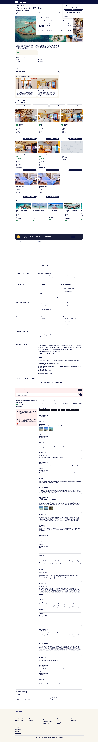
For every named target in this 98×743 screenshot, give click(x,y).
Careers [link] (72, 718)
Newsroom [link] (45, 719)
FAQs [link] (30, 718)
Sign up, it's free (78, 236)
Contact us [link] (31, 720)
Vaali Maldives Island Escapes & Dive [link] (24, 699)
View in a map (41, 261)
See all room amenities (43, 326)
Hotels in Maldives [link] (18, 729)
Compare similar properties (50, 230)
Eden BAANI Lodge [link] (52, 700)
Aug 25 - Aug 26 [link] (40, 106)
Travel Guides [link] (73, 720)
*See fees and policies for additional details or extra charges (48, 297)
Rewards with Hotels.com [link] (75, 722)
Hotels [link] (17, 705)
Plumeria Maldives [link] (52, 699)
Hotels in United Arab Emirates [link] (20, 718)
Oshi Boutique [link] (51, 698)
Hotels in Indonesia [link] (18, 725)
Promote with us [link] (46, 723)
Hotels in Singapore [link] (18, 727)
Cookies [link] (58, 720)
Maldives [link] (20, 705)
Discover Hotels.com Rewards (73, 12)
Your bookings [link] (31, 716)
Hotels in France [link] (17, 731)
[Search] (80, 394)
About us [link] (72, 716)
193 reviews (18, 406)
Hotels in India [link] (17, 716)
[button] (42, 23)
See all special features (43, 337)
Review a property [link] (32, 722)
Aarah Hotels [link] (29, 705)
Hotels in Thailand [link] (18, 722)
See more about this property (44, 279)
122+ (80, 40)
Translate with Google (43, 455)
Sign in (81, 2)
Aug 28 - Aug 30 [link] (58, 106)
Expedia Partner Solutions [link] (47, 721)
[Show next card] (82, 215)
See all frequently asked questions (45, 384)
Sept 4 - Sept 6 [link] (75, 106)
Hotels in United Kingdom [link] (19, 720)
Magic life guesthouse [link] (21, 697)
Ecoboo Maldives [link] (20, 698)
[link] (73, 16)
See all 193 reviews (23, 53)
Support (70, 2)
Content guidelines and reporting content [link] (62, 723)
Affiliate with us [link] (45, 717)
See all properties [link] (20, 5)
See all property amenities (44, 312)
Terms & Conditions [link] (60, 716)
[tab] (18, 694)
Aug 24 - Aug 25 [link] (23, 106)
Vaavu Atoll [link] (24, 705)
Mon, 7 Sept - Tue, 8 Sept (43, 13)
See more (40, 269)
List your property (63, 2)
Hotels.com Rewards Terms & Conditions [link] (62, 725)
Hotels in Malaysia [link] (18, 733)
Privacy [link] (58, 718)
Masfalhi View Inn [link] (20, 700)
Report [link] (19, 424)
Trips (75, 2)
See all (17, 65)
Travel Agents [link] (45, 725)
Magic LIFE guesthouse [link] (21, 701)
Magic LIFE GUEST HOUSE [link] (53, 697)
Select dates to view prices (29, 138)
